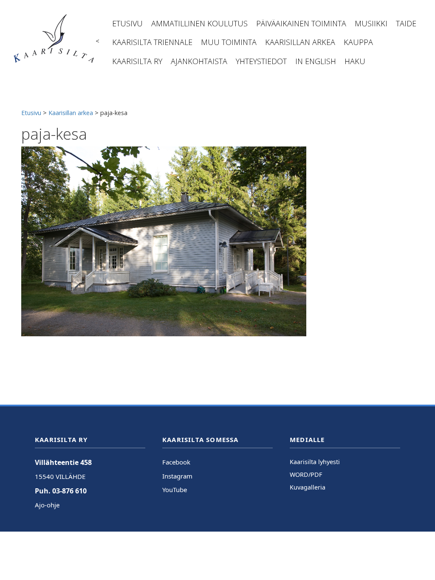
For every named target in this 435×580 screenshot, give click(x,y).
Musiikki (371, 23)
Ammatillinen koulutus (199, 23)
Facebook (176, 462)
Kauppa (358, 42)
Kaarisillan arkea (300, 42)
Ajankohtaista (199, 61)
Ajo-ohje (47, 505)
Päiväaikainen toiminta (301, 23)
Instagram (177, 476)
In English (315, 61)
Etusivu (127, 23)
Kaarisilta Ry (137, 61)
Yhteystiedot (261, 61)
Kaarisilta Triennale (152, 42)
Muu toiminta (229, 42)
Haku (355, 61)
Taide (406, 23)
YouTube (174, 489)
